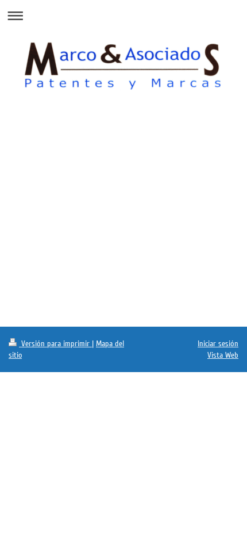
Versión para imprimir (55, 344)
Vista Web (222, 355)
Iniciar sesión (218, 344)
